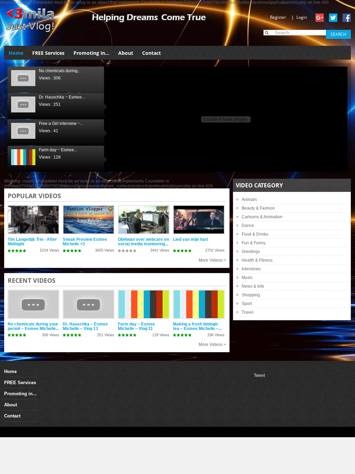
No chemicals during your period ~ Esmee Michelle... (33, 326)
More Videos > (212, 260)
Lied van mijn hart (190, 239)
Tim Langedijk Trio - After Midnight (32, 241)
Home (16, 53)
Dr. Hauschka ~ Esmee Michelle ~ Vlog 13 (85, 326)
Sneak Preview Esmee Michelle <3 (85, 241)
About (125, 53)
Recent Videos (31, 280)
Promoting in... (91, 53)
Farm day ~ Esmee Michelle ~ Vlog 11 (136, 326)
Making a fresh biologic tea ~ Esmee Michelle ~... (197, 326)
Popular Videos (34, 196)
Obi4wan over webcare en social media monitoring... (143, 241)
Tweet (259, 375)
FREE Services (48, 53)
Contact (151, 53)
